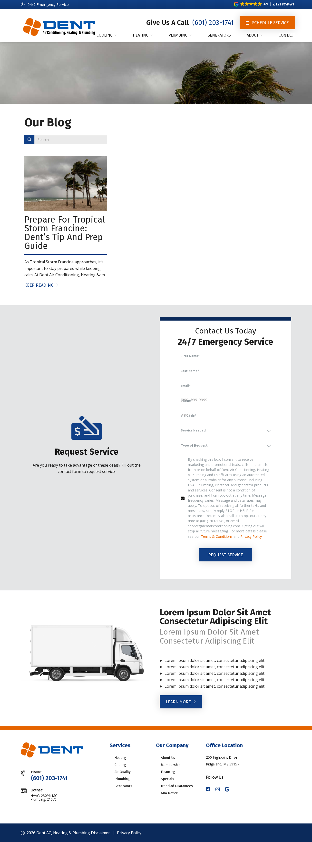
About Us (168, 758)
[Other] (227, 789)
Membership (171, 765)
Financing (168, 772)
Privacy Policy (251, 536)
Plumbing (122, 779)
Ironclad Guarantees (177, 786)
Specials (167, 779)
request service (225, 555)
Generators (123, 786)
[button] (264, 4)
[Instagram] (218, 789)
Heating (120, 758)
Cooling (120, 765)
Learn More (179, 702)
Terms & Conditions (217, 536)
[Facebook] (209, 789)
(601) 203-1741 (212, 23)
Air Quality (123, 772)
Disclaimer (100, 832)
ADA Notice (169, 793)
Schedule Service (270, 22)
